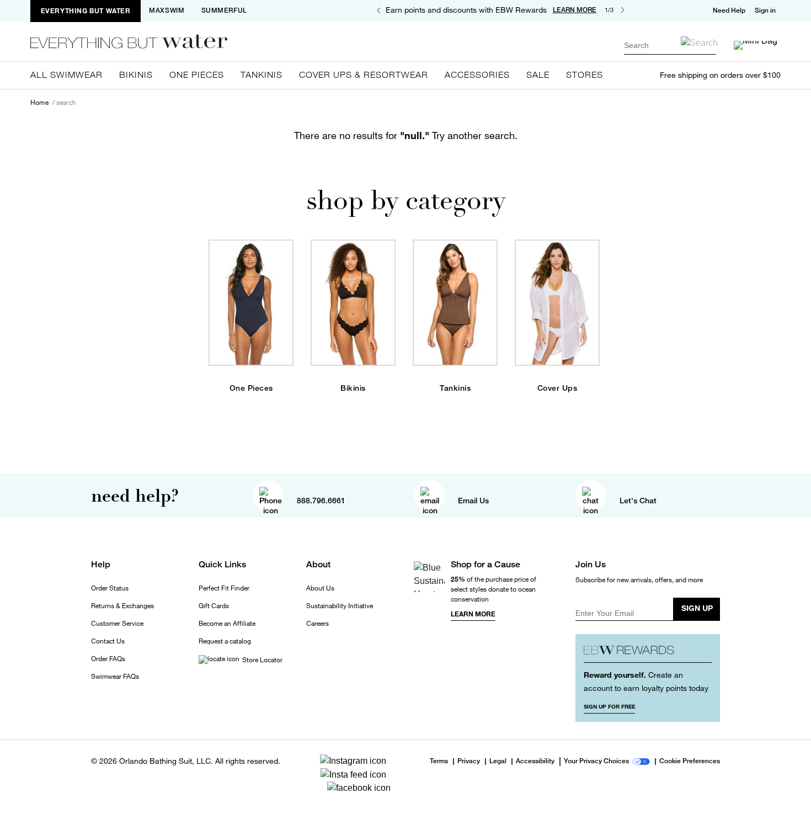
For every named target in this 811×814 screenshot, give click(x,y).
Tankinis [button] (261, 74)
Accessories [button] (477, 74)
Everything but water (86, 11)
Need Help (729, 10)
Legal (497, 761)
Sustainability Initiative (339, 606)
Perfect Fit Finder (224, 588)
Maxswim (166, 10)
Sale (537, 74)
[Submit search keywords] (699, 42)
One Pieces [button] (196, 74)
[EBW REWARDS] (648, 652)
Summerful (224, 10)
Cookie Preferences (689, 761)
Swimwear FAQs (115, 676)
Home (39, 103)
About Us (320, 588)
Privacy (468, 761)
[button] (766, 10)
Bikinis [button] (136, 74)
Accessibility (535, 761)
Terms (439, 761)
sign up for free (609, 706)
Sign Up (697, 608)
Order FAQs (108, 659)
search (66, 103)
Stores (584, 74)
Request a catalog (225, 641)
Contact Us (108, 641)
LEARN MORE (574, 10)
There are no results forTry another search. (405, 135)
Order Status (110, 588)
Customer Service (117, 623)
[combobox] (670, 45)
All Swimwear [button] (66, 74)
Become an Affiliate (227, 623)
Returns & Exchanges (122, 606)
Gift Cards (214, 606)
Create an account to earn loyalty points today (646, 681)
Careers (317, 623)
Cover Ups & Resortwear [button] (363, 74)
